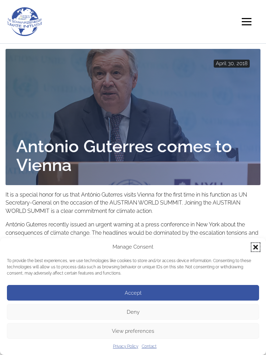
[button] (255, 247)
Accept (133, 293)
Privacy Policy (125, 346)
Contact (149, 346)
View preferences (133, 331)
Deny (133, 312)
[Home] (24, 21)
